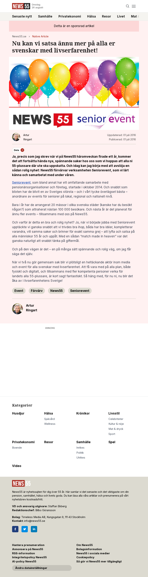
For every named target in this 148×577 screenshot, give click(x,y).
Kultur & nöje (116, 423)
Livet (121, 16)
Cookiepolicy (85, 557)
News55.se (19, 36)
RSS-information (23, 553)
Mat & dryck (115, 429)
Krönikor (83, 413)
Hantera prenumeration (28, 545)
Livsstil (114, 413)
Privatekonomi (69, 16)
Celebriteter (115, 419)
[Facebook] (15, 529)
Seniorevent (21, 182)
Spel (111, 442)
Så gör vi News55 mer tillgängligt (99, 561)
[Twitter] (24, 529)
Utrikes (80, 457)
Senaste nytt (22, 16)
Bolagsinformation (89, 549)
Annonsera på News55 (27, 549)
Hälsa (91, 16)
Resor (106, 16)
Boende (17, 447)
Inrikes (80, 447)
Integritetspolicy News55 (29, 557)
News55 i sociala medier (93, 553)
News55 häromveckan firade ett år (90, 156)
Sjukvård (49, 419)
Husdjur (18, 413)
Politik (80, 452)
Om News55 (84, 545)
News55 (56, 291)
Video (16, 466)
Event (18, 291)
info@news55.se (34, 521)
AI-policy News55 (24, 561)
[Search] (127, 6)
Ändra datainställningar (31, 568)
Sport (111, 434)
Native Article (40, 36)
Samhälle (45, 16)
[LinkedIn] (34, 529)
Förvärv (37, 291)
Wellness (49, 423)
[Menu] (133, 6)
